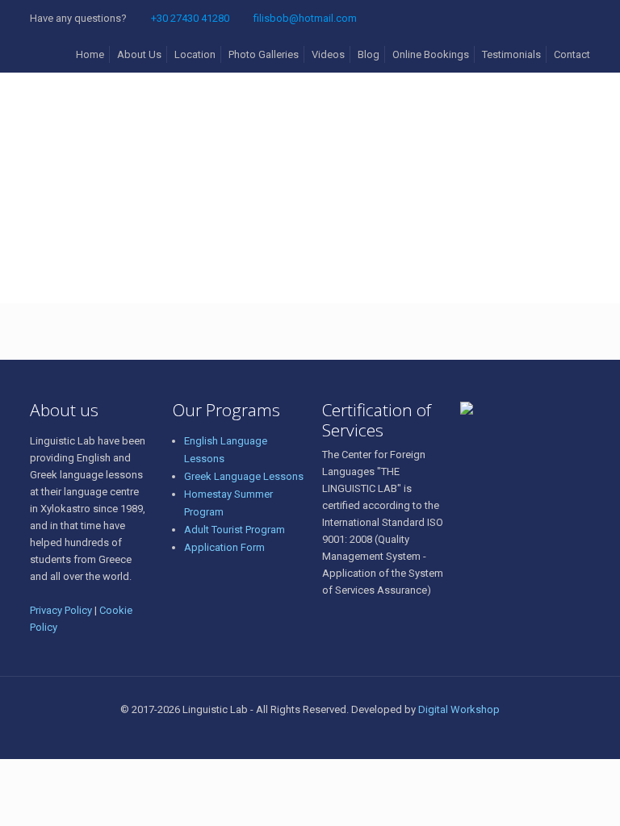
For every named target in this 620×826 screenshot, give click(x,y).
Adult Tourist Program (234, 530)
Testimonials (511, 54)
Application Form (224, 547)
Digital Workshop (459, 709)
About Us (139, 54)
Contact (572, 54)
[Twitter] (320, 734)
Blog (368, 54)
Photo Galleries (263, 54)
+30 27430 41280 (190, 18)
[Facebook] (299, 734)
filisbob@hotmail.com (305, 18)
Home (90, 54)
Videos (328, 54)
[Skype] (277, 734)
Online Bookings (430, 54)
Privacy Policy (61, 610)
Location (195, 54)
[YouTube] (342, 734)
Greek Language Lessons (244, 476)
